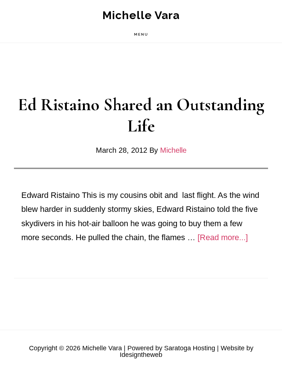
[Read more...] (223, 237)
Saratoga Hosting (189, 348)
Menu (141, 34)
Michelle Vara (141, 15)
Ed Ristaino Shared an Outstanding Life (141, 115)
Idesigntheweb (141, 354)
